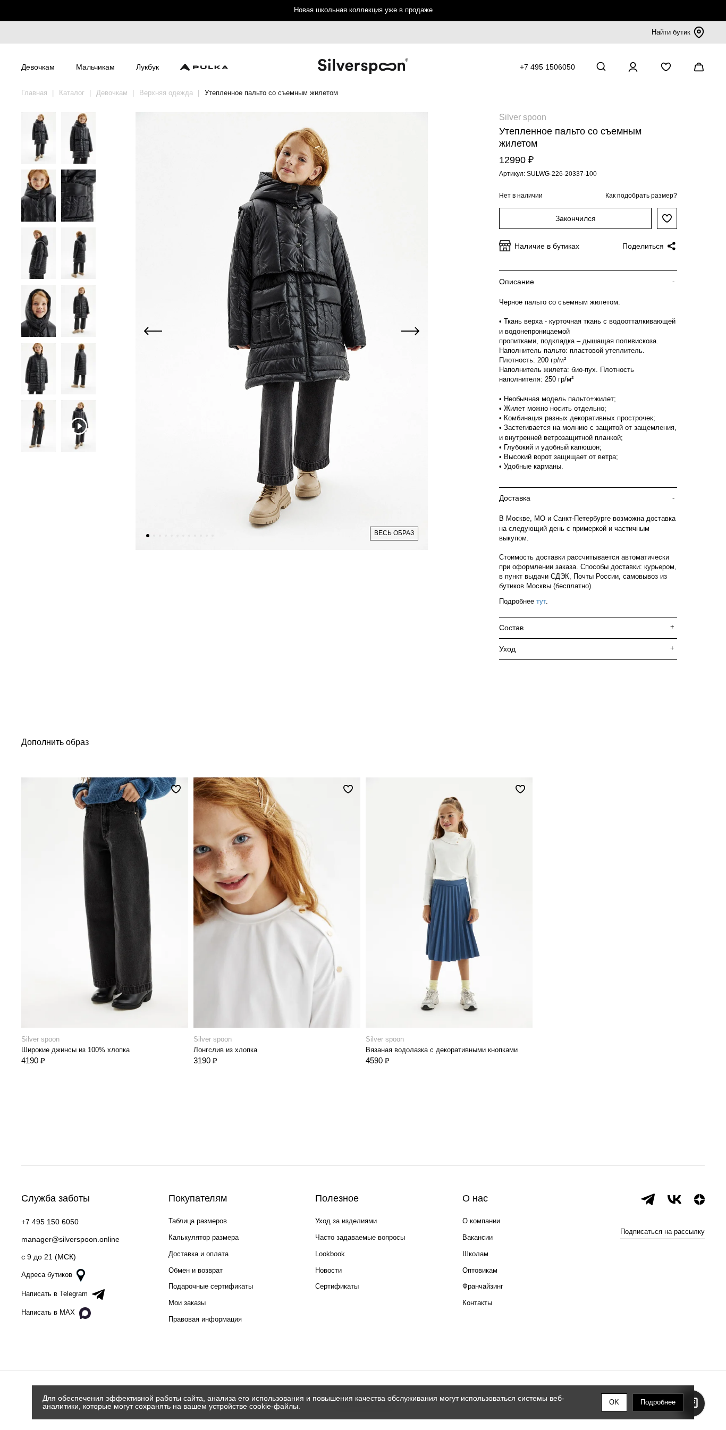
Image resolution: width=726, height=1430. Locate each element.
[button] (147, 535)
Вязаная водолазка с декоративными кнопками (442, 1050)
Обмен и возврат (195, 1270)
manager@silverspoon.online (70, 1239)
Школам (475, 1254)
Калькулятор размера (203, 1237)
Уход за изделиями (346, 1221)
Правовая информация (205, 1319)
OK (614, 1402)
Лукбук (147, 67)
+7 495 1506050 (547, 67)
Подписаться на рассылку (662, 1232)
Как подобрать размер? (641, 195)
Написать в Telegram (54, 1294)
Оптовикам (479, 1270)
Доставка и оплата (198, 1254)
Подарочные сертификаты (210, 1286)
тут (541, 601)
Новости (328, 1270)
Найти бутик (671, 32)
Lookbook (330, 1254)
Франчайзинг (482, 1286)
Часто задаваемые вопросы (360, 1237)
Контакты (477, 1303)
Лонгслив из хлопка (225, 1050)
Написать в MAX (48, 1312)
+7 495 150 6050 (50, 1221)
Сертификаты (337, 1286)
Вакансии (477, 1237)
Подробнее (658, 1402)
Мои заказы (187, 1303)
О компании (481, 1221)
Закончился (575, 218)
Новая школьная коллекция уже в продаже (363, 10)
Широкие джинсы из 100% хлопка (75, 1050)
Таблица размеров (197, 1221)
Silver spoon (522, 117)
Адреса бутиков (46, 1275)
